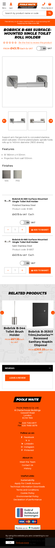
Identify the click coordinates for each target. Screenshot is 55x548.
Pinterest (29, 450)
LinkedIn (29, 443)
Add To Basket (41, 230)
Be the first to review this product (35, 42)
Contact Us (27, 465)
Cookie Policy (27, 493)
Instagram (29, 447)
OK (9, 542)
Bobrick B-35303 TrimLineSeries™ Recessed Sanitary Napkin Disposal (40, 338)
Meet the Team (27, 462)
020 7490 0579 (29, 425)
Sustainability (27, 480)
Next (51, 121)
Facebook (29, 437)
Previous (4, 121)
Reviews (10, 368)
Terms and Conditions (27, 490)
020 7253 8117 (29, 423)
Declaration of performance (28, 499)
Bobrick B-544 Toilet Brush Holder (14, 331)
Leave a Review (17, 378)
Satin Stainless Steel (22, 246)
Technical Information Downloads (27, 486)
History (27, 468)
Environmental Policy (27, 496)
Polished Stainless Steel (24, 205)
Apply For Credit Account (27, 483)
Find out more (22, 542)
